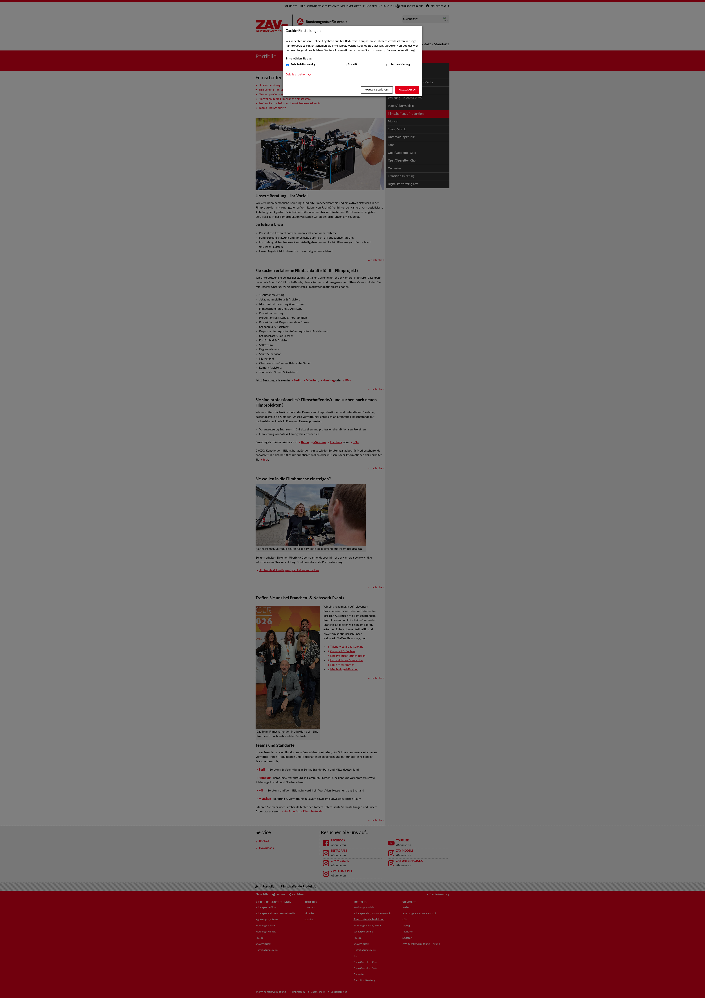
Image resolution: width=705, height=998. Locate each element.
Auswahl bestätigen (377, 89)
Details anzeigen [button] (296, 74)
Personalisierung (400, 64)
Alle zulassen (407, 89)
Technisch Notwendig (303, 64)
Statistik (352, 64)
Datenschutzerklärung (400, 50)
